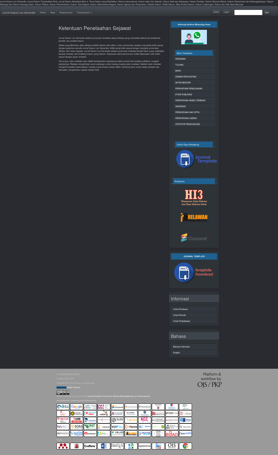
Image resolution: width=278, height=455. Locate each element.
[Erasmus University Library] (185, 406)
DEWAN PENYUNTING (185, 76)
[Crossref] (117, 406)
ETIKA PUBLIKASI (183, 94)
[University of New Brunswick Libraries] (76, 419)
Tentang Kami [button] (83, 12)
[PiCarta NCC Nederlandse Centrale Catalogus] (144, 419)
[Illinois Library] (131, 413)
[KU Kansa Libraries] (144, 426)
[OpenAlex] (185, 426)
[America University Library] (171, 406)
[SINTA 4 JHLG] (63, 406)
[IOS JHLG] (103, 433)
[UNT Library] (90, 426)
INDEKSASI (180, 106)
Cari (267, 12)
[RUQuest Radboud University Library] (103, 413)
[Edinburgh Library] (144, 413)
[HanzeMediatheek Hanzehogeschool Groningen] (131, 426)
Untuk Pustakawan (181, 320)
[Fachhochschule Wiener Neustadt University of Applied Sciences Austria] (90, 419)
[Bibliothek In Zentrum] (185, 419)
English (176, 352)
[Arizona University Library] (117, 413)
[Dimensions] (131, 406)
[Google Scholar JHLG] (76, 406)
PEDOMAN (180, 58)
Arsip (52, 12)
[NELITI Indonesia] (76, 433)
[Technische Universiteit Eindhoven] (63, 426)
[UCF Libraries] (103, 426)
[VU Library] (117, 426)
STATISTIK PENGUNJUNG (187, 124)
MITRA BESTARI (183, 82)
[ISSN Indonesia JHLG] (103, 406)
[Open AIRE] (185, 433)
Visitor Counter (74, 387)
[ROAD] (171, 433)
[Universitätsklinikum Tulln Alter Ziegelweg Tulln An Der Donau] (158, 426)
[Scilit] (117, 419)
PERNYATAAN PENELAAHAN (188, 88)
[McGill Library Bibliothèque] (63, 419)
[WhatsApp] (194, 37)
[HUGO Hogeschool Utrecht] (90, 413)
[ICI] (103, 419)
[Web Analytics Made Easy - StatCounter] (61, 387)
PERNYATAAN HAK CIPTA (187, 112)
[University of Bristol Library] (158, 413)
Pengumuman (66, 12)
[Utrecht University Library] (76, 413)
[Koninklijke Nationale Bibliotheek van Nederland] (158, 419)
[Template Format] (194, 159)
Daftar (216, 11)
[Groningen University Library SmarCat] (63, 413)
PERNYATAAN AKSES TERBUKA (190, 100)
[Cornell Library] (185, 413)
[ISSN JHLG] (90, 406)
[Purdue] (171, 413)
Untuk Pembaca (180, 309)
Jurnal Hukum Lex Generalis (18, 12)
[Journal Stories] (144, 433)
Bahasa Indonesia (181, 346)
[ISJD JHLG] (117, 433)
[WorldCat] (144, 406)
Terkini (43, 12)
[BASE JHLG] (131, 419)
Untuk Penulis (179, 315)
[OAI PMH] (158, 433)
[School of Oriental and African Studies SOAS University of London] (76, 426)
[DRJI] (171, 426)
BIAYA (178, 70)
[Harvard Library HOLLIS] (158, 406)
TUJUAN (179, 64)
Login (226, 11)
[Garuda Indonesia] (90, 433)
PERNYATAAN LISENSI (186, 118)
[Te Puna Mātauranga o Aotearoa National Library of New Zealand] (171, 419)
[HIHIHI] (194, 196)
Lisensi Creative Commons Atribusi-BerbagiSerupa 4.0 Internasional (118, 396)
